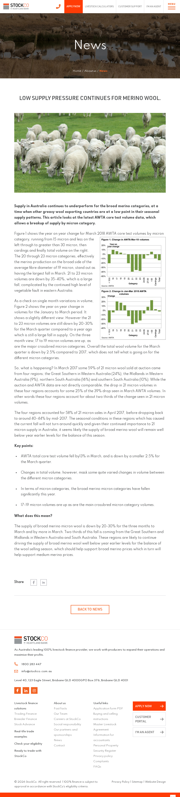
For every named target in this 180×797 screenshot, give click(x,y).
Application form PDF (108, 708)
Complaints (101, 761)
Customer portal (143, 719)
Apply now (143, 706)
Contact (59, 745)
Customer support (130, 6)
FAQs (97, 766)
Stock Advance (24, 724)
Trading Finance (25, 713)
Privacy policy (103, 756)
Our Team (60, 713)
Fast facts (60, 708)
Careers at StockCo (67, 719)
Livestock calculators (99, 6)
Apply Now (73, 6)
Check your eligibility (28, 743)
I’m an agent (153, 6)
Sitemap (137, 782)
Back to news (90, 609)
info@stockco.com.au (37, 671)
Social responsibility (67, 724)
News (58, 740)
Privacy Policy (121, 782)
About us (60, 703)
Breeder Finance (25, 719)
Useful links (100, 703)
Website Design (155, 782)
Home (77, 71)
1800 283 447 (58, 6)
